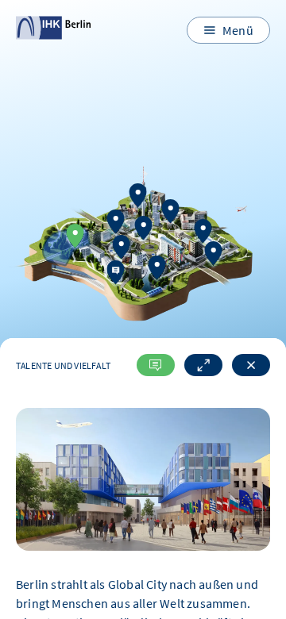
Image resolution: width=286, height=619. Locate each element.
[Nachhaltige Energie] (202, 232)
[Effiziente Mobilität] (214, 255)
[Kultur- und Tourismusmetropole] (116, 223)
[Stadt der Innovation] (137, 197)
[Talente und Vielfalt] (75, 237)
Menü (237, 30)
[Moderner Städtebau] (121, 248)
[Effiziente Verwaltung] (170, 213)
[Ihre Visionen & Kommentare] (116, 274)
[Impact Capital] (156, 269)
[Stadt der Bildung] (143, 229)
